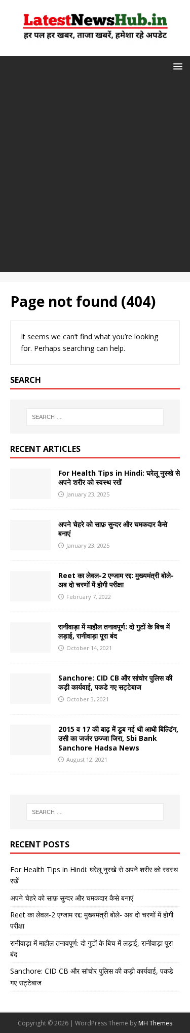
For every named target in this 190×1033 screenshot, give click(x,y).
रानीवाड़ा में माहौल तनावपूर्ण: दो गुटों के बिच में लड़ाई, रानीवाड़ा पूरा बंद (114, 631)
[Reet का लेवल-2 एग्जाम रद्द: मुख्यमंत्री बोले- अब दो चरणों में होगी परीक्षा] (30, 595)
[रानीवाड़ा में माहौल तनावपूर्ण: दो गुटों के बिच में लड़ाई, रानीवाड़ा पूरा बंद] (30, 647)
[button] (176, 65)
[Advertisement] (95, 177)
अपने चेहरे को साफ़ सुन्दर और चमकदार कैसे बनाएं (112, 528)
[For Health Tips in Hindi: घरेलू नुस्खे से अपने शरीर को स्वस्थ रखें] (30, 493)
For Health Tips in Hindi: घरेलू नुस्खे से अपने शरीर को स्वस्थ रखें (119, 477)
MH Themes (155, 1023)
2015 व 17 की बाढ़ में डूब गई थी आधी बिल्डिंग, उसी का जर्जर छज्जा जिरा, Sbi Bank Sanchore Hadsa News (118, 738)
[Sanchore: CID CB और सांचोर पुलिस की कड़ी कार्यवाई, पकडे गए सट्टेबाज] (30, 698)
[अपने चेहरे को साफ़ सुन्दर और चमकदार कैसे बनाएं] (30, 544)
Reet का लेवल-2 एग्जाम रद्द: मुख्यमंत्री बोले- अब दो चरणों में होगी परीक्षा (116, 580)
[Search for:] (95, 416)
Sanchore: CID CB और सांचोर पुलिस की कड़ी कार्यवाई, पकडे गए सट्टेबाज (115, 682)
